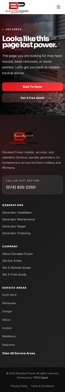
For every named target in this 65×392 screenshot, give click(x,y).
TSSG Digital (40, 377)
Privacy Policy (19, 386)
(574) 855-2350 (21, 187)
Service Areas (11, 260)
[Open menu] (58, 7)
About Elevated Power (17, 254)
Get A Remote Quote (16, 267)
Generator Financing (16, 233)
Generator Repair (14, 226)
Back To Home (32, 86)
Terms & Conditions (42, 386)
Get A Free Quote (32, 98)
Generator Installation (17, 212)
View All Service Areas (18, 353)
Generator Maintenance (18, 219)
